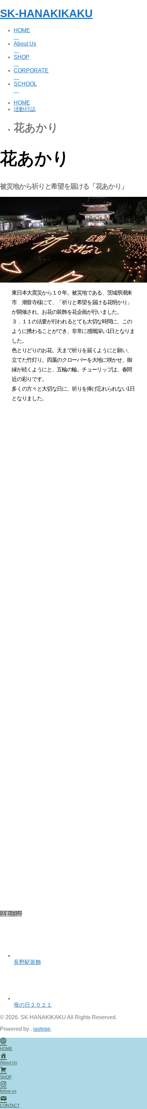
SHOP (21, 57)
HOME (22, 30)
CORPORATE (31, 70)
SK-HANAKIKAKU (46, 13)
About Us (25, 44)
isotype (42, 1029)
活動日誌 (11, 914)
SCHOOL (25, 84)
